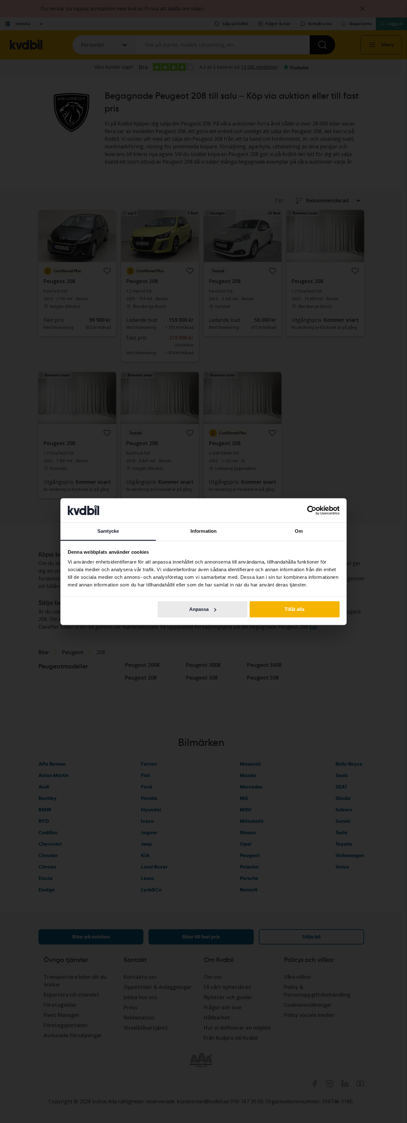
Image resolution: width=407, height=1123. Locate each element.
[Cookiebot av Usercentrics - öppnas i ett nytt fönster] (312, 510)
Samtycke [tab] (108, 531)
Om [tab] (299, 531)
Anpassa (199, 609)
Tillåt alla (294, 609)
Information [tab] (203, 531)
